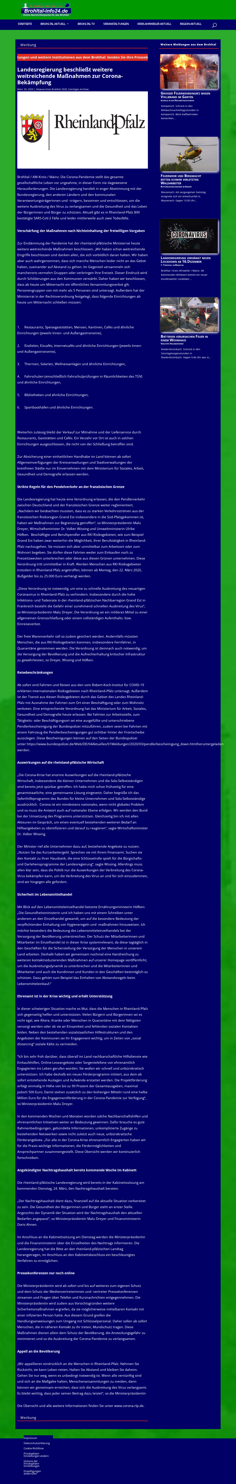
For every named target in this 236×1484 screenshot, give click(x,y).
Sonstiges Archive (78, 89)
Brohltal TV (86, 24)
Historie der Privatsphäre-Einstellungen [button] (32, 1464)
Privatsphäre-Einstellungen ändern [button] (36, 1455)
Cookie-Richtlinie (34, 1448)
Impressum (30, 1438)
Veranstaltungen (116, 24)
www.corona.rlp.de (129, 1406)
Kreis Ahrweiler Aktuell (154, 24)
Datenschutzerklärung (37, 1443)
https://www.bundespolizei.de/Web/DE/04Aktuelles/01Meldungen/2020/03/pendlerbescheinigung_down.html (112, 744)
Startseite (25, 24)
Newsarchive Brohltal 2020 (51, 89)
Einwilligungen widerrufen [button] (32, 1472)
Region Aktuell (190, 24)
